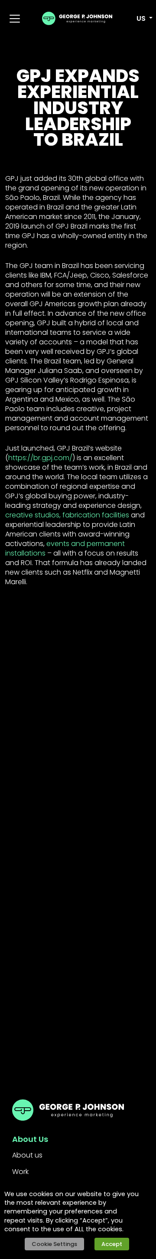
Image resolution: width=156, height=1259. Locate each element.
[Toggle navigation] (15, 18)
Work (20, 1172)
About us (27, 1155)
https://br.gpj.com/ (40, 458)
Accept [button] (111, 1244)
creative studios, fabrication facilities (67, 515)
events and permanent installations (65, 548)
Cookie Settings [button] (54, 1244)
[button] (140, 19)
